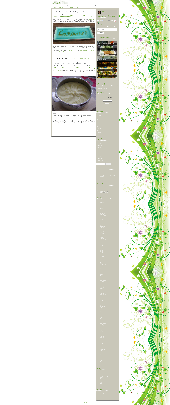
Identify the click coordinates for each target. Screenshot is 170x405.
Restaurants (99, 128)
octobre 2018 (102, 253)
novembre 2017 (103, 264)
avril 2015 (102, 300)
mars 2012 (102, 344)
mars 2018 (102, 261)
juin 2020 (101, 243)
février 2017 (102, 274)
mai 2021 (101, 230)
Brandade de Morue (111, 187)
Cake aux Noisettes (103, 178)
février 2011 (102, 360)
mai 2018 (101, 258)
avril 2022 (102, 221)
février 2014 (102, 317)
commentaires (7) (87, 58)
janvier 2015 (102, 304)
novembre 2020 (103, 237)
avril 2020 (102, 245)
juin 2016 (101, 283)
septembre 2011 (103, 351)
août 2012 (102, 338)
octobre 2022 (102, 214)
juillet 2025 (99, 147)
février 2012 (102, 345)
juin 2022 (101, 219)
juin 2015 (101, 298)
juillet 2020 (102, 241)
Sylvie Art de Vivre (103, 187)
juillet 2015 (102, 296)
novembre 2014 (103, 306)
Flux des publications (103, 394)
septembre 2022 (103, 215)
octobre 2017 (102, 265)
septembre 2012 (103, 337)
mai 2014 (101, 313)
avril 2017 (102, 271)
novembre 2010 (103, 363)
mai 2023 (99, 154)
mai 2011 (101, 356)
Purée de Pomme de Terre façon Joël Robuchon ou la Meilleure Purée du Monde (73, 64)
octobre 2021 (102, 227)
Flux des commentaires (104, 395)
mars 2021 (102, 232)
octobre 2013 (102, 322)
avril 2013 (102, 329)
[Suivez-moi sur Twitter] (111, 20)
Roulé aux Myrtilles (108, 190)
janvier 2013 (102, 332)
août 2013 (102, 324)
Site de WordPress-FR (103, 397)
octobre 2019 (102, 249)
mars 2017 (102, 273)
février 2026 (99, 145)
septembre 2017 (103, 267)
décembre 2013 (102, 319)
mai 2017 (101, 270)
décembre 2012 (102, 334)
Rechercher (101, 32)
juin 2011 (101, 355)
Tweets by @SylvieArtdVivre (102, 88)
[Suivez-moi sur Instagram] (98, 23)
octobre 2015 (102, 293)
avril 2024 (99, 151)
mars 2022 (102, 222)
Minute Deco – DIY (103, 377)
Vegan (98, 130)
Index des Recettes (80, 7)
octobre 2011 (102, 350)
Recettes (75, 58)
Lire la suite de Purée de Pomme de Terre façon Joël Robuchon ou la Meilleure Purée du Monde (74, 123)
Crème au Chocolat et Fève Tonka (105, 171)
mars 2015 (102, 301)
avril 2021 (102, 231)
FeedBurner (110, 105)
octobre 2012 (102, 336)
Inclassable (99, 115)
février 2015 (102, 302)
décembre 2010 (102, 362)
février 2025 (99, 149)
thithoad (101, 190)
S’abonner (71, 7)
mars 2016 (102, 287)
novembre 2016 (103, 277)
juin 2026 (99, 143)
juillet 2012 (102, 339)
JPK (100, 188)
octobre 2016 (102, 279)
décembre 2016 (102, 276)
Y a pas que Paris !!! (100, 134)
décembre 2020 (102, 236)
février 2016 (102, 288)
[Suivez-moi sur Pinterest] (115, 21)
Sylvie (103, 11)
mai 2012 (101, 342)
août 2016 (102, 281)
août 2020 (102, 240)
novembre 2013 (103, 320)
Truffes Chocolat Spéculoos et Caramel (106, 177)
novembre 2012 (103, 335)
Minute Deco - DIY (100, 122)
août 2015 (102, 295)
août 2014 (102, 310)
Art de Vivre (85, 402)
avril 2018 (102, 259)
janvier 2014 (102, 318)
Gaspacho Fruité (111, 191)
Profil (66, 7)
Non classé (99, 124)
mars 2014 (102, 316)
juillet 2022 (102, 218)
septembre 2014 (103, 308)
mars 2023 (99, 156)
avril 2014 (102, 314)
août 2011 (102, 353)
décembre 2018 (102, 251)
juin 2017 (101, 269)
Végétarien (99, 132)
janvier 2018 (102, 262)
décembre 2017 (102, 263)
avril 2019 (102, 250)
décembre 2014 (102, 305)
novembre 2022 (103, 213)
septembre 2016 (103, 280)
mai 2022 (101, 220)
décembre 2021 (102, 225)
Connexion (102, 393)
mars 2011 (102, 359)
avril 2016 (102, 286)
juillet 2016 (102, 282)
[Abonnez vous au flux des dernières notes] (99, 20)
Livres (98, 119)
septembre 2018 (103, 255)
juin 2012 (101, 341)
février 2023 (99, 158)
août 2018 (102, 256)
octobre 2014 (102, 307)
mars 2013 (102, 330)
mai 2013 (101, 328)
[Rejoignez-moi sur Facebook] (105, 20)
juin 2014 (101, 312)
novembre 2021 (103, 226)
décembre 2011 (102, 348)
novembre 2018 (103, 252)
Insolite (98, 117)
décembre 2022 (100, 160)
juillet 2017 (102, 268)
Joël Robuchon (59, 70)
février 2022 (102, 224)
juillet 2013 (102, 325)
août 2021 (102, 228)
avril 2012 (102, 343)
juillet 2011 (102, 354)
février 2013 (102, 331)
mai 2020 (101, 244)
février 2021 (102, 233)
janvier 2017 (102, 275)
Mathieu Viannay (92, 19)
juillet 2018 (102, 257)
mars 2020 (102, 246)
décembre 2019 (102, 247)
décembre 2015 (102, 290)
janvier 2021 (102, 234)
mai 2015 (101, 299)
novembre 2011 (103, 349)
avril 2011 (102, 357)
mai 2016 (101, 285)
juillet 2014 (102, 311)
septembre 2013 (103, 323)
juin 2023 (99, 152)
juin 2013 (101, 326)
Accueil (55, 7)
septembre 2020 (103, 239)
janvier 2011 (102, 361)
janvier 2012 (102, 347)
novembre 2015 (103, 292)
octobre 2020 (102, 238)
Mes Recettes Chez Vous (101, 121)
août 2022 (102, 216)
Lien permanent (81, 58)
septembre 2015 (103, 294)
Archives (61, 7)
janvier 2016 (102, 289)
